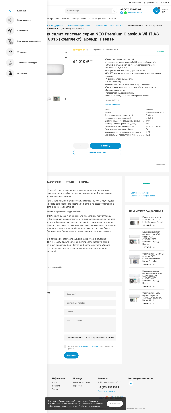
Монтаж (65, 19)
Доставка (84, 182)
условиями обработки (88, 346)
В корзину (105, 146)
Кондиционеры (57, 26)
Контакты (113, 19)
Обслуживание (79, 19)
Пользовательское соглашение (131, 408)
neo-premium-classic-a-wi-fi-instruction (49, 268)
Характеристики (53, 182)
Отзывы (70, 182)
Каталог (21, 10)
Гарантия (77, 386)
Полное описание (112, 105)
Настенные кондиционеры (79, 26)
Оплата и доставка (97, 19)
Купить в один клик (97, 152)
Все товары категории (141, 193)
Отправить (71, 355)
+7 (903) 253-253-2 (131, 9)
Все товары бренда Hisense (143, 196)
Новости (56, 386)
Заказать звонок (135, 12)
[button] (65, 99)
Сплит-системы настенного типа (109, 26)
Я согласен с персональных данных (90, 347)
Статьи (55, 382)
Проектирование (51, 19)
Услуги (55, 389)
